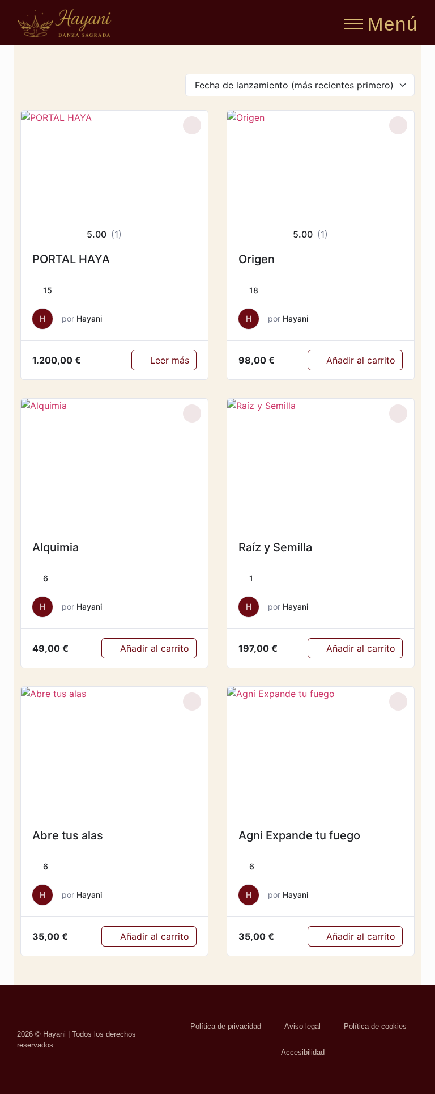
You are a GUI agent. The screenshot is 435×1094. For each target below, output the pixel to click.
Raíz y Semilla (275, 547)
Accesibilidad (303, 1052)
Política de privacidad (225, 1026)
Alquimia (55, 547)
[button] (353, 20)
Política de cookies (375, 1026)
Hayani (89, 318)
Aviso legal (302, 1026)
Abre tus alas (67, 835)
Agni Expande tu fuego (299, 835)
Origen (256, 259)
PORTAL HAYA (71, 259)
